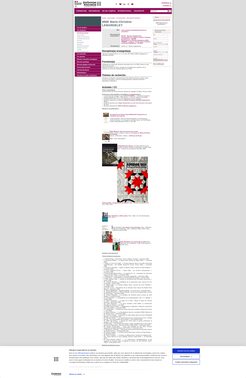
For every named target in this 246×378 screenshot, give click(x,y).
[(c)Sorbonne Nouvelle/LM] (161, 20)
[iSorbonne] (166, 3)
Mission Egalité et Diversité (86, 64)
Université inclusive (83, 67)
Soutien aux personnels (83, 37)
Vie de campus (82, 27)
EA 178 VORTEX (130, 96)
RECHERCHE (94, 11)
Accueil (104, 18)
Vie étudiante (81, 30)
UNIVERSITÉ (139, 11)
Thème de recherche (157, 54)
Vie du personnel (82, 33)
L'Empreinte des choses (125, 146)
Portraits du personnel (83, 51)
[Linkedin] (124, 5)
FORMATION (81, 11)
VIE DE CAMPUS (109, 11)
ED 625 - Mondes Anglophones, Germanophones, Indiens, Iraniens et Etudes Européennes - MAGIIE (136, 37)
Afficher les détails (75, 374)
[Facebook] (116, 5)
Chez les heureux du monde (129, 131)
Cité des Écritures (83, 70)
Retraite (79, 49)
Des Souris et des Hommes (131, 227)
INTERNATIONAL (125, 11)
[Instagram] (128, 5)
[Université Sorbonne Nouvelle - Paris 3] (87, 4)
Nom (154, 34)
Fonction (155, 46)
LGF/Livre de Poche (135, 136)
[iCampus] (166, 6)
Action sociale (80, 35)
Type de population (157, 42)
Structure (155, 58)
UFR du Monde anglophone (127, 106)
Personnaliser (185, 356)
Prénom (155, 38)
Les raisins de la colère (138, 241)
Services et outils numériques (87, 75)
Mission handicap (83, 62)
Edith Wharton (115, 131)
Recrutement (80, 42)
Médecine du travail (82, 48)
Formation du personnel (83, 38)
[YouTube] (132, 5)
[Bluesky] (120, 5)
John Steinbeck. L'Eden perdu (118, 216)
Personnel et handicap (83, 46)
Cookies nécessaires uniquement (186, 362)
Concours (79, 40)
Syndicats (79, 44)
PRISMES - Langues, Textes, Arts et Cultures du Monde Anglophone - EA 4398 (135, 42)
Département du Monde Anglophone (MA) (135, 40)
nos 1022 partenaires (82, 353)
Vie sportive (81, 56)
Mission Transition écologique (87, 59)
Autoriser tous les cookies (186, 351)
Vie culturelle (81, 54)
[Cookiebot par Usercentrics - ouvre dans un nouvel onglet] (56, 374)
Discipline (155, 50)
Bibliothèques (81, 72)
